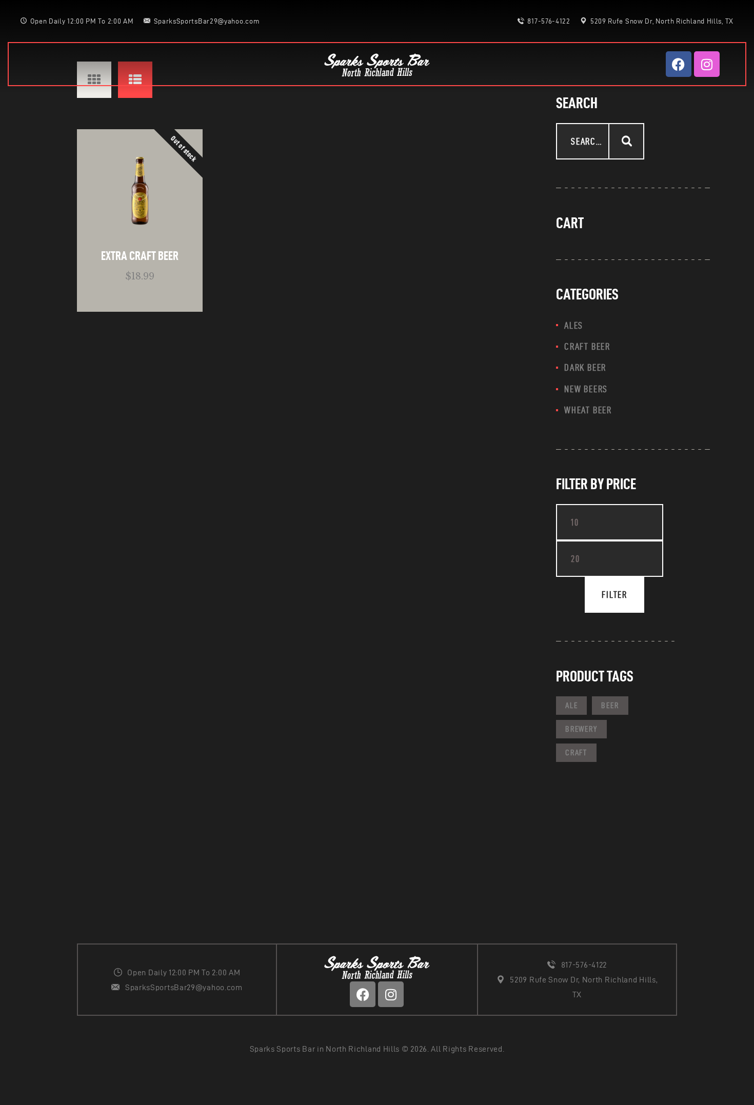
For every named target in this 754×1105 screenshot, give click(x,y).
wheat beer (588, 410)
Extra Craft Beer (139, 256)
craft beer (587, 346)
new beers (586, 389)
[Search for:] (600, 141)
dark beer (585, 367)
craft (576, 752)
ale (571, 705)
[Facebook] (678, 64)
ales (573, 325)
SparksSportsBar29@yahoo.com (184, 987)
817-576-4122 (584, 964)
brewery (581, 729)
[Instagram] (707, 64)
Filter (614, 594)
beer (610, 705)
